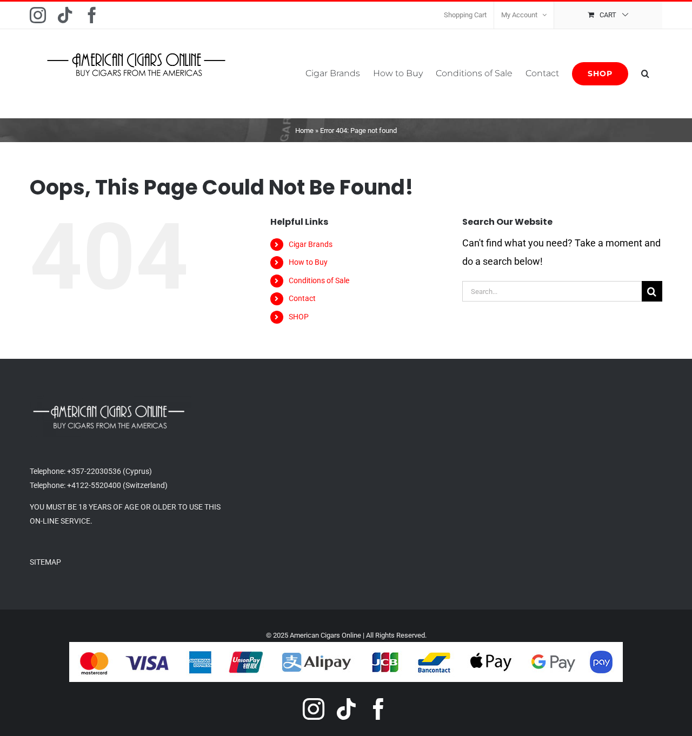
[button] (645, 73)
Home (304, 130)
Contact (302, 298)
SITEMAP (45, 562)
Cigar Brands (310, 244)
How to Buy (308, 262)
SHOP (299, 316)
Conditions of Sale (319, 280)
